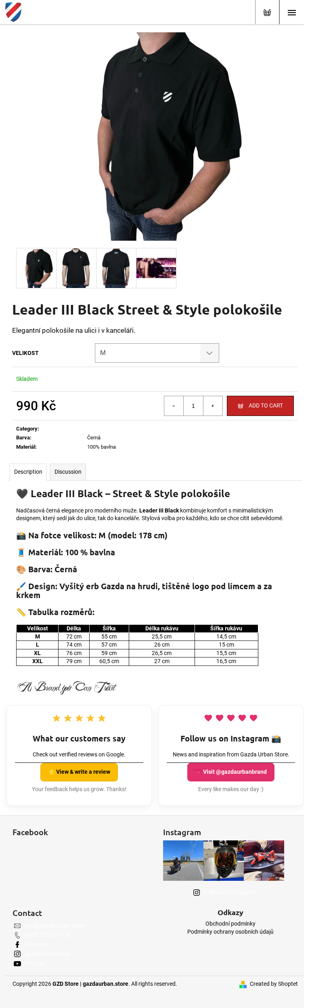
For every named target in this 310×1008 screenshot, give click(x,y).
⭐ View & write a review (79, 772)
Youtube (35, 963)
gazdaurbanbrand (47, 954)
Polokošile (99, 429)
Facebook (37, 944)
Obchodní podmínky (230, 923)
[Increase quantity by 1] (212, 406)
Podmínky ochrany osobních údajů (230, 931)
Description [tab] (28, 471)
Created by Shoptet (274, 984)
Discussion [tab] (68, 471)
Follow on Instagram (230, 892)
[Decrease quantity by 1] (174, 406)
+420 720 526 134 (47, 935)
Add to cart (266, 405)
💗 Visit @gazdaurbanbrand (231, 772)
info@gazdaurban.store (55, 925)
